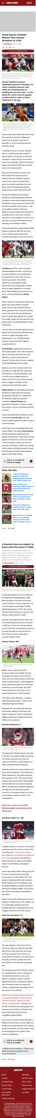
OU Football (11, 528)
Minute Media (11, 1103)
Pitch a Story (26, 1082)
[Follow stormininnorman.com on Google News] (31, 461)
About (4, 1075)
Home (4, 528)
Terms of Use (27, 1085)
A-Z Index (25, 1092)
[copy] (13, 47)
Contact (5, 1078)
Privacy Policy (7, 1085)
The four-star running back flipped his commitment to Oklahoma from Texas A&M (18, 855)
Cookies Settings (8, 1098)
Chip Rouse (8, 44)
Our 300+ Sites (27, 1078)
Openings (25, 1075)
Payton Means (9, 563)
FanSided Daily (7, 1082)
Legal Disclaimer (28, 1089)
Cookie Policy (7, 1089)
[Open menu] (3, 3)
